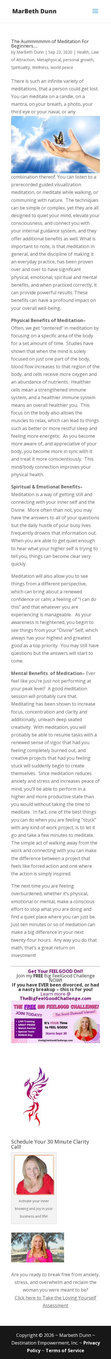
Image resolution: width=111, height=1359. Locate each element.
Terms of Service (65, 1350)
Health (83, 52)
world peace (62, 67)
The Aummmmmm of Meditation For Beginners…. (50, 43)
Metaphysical (49, 59)
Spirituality (20, 67)
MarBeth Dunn (30, 52)
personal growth (78, 59)
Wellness (40, 67)
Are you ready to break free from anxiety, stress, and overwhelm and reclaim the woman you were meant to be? (55, 1282)
